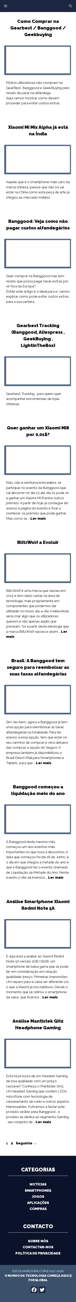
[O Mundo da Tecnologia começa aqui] (38, 6)
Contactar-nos (38, 1247)
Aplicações (38, 1203)
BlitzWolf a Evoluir (38, 542)
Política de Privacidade (38, 1253)
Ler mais (38, 518)
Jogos (38, 1197)
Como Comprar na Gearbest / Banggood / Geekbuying (38, 28)
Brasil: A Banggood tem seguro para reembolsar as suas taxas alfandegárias (38, 667)
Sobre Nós (38, 1241)
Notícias (38, 1184)
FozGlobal (38, 1280)
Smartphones (38, 1190)
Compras (38, 1209)
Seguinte (26, 1143)
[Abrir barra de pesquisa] (70, 6)
